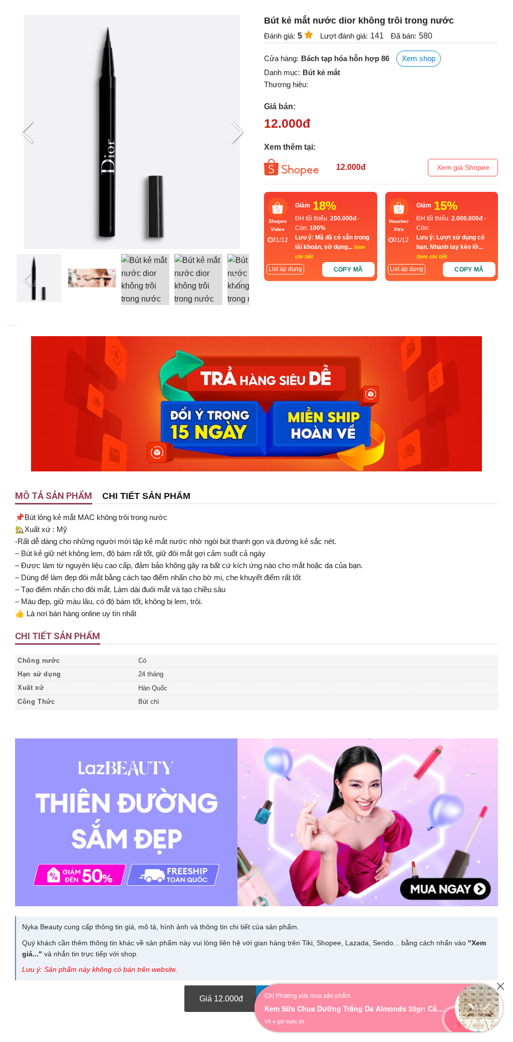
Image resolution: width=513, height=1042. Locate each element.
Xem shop (418, 58)
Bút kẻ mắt (321, 72)
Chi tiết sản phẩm (146, 496)
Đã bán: (403, 36)
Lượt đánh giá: (344, 36)
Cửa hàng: (281, 58)
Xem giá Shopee (463, 167)
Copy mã (348, 269)
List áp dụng (285, 269)
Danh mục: (282, 72)
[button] (237, 132)
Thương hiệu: (286, 84)
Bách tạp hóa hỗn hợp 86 (345, 58)
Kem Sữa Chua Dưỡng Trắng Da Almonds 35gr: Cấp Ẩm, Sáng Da (355, 1008)
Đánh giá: (279, 36)
